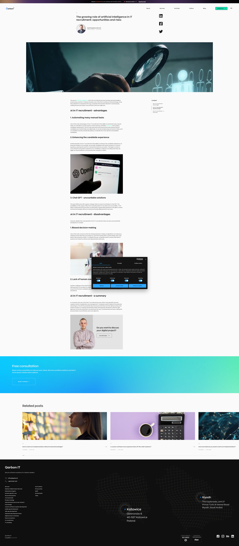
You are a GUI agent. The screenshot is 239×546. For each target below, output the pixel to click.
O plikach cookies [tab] (138, 263)
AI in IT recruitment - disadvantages (158, 108)
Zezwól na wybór (119, 285)
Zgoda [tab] (100, 263)
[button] (231, 8)
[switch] (112, 281)
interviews (109, 125)
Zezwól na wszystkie (137, 285)
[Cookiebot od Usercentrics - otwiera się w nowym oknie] (137, 259)
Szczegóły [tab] (119, 263)
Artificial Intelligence (82, 100)
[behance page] (227, 538)
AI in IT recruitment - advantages (158, 104)
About (148, 8)
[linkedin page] (232, 538)
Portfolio (177, 8)
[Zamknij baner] (145, 259)
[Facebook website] (218, 538)
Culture (191, 8)
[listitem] (64, 431)
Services (162, 8)
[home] (10, 8)
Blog (204, 8)
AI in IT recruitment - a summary (158, 112)
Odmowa (102, 285)
